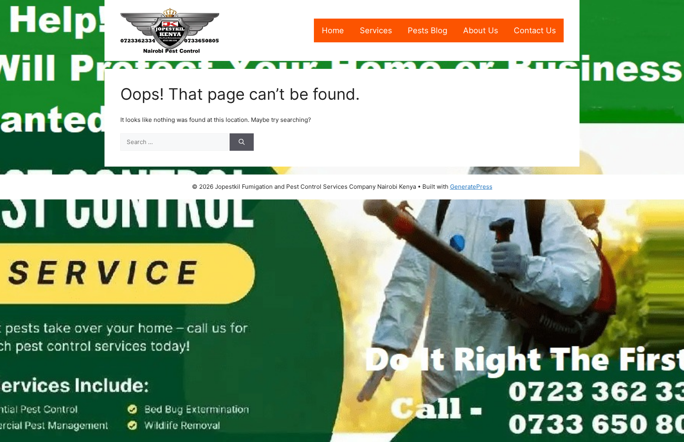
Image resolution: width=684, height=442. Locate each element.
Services (376, 30)
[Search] (242, 142)
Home (333, 30)
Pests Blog (427, 30)
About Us (480, 30)
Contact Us (535, 30)
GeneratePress (471, 186)
